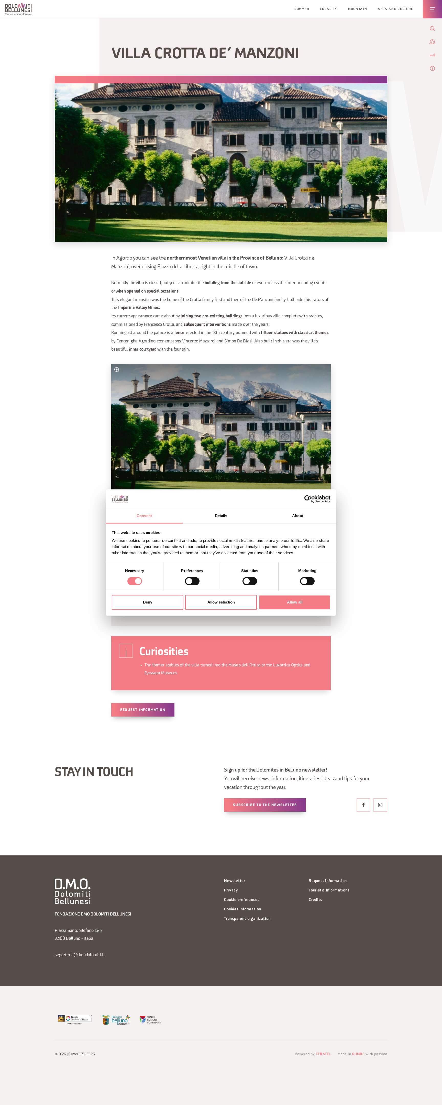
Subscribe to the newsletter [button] (265, 805)
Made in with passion (362, 1054)
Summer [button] (301, 9)
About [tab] (297, 516)
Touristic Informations (329, 890)
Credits (315, 900)
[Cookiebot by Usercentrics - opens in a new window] (308, 499)
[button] (18, 9)
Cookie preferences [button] (241, 900)
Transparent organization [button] (247, 919)
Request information (143, 710)
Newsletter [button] (234, 881)
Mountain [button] (357, 9)
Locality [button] (328, 9)
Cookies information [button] (242, 909)
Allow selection (221, 602)
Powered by (313, 1054)
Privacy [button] (231, 890)
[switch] (192, 581)
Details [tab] (221, 516)
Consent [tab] (144, 516)
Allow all (294, 602)
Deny (147, 602)
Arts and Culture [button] (395, 9)
